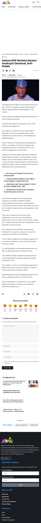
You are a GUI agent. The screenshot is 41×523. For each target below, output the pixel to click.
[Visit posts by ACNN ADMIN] (4, 76)
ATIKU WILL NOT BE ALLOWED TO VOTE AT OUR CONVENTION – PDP (20, 185)
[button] (30, 2)
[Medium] (6, 458)
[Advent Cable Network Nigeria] (6, 2)
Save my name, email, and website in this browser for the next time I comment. (21, 362)
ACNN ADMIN (11, 75)
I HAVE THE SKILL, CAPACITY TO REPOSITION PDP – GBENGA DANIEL (13, 410)
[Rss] (9, 458)
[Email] (6, 70)
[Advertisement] (20, 32)
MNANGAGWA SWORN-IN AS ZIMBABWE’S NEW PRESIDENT (11, 391)
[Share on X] (3, 70)
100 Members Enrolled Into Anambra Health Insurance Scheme (19, 191)
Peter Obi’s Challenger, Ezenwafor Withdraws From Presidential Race (13, 401)
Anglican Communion (21, 425)
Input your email (7, 477)
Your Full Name (7, 470)
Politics (5, 57)
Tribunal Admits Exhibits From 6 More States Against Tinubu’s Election (19, 180)
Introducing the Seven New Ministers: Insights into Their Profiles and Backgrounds (14, 382)
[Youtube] (2, 458)
